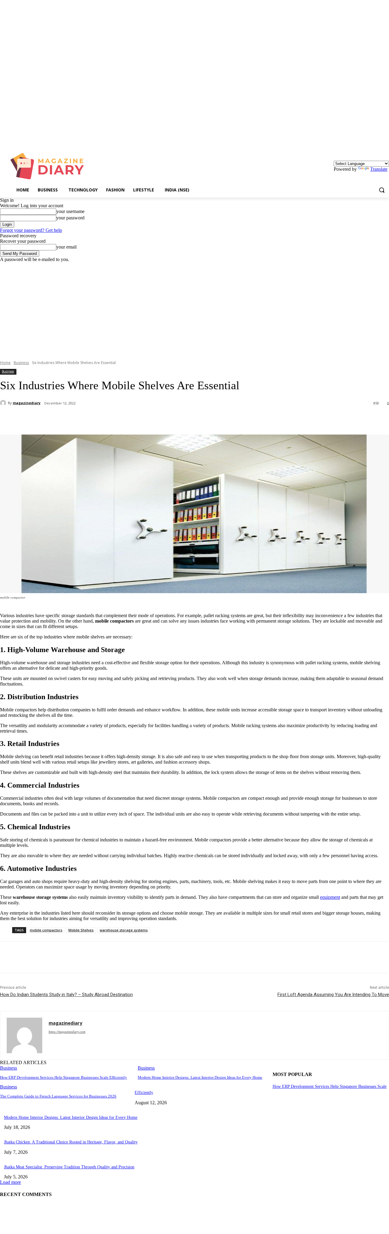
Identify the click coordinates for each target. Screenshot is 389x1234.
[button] (381, 190)
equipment (330, 897)
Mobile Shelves (81, 930)
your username (70, 211)
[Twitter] (77, 419)
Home (5, 362)
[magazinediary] (4, 403)
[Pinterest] (99, 419)
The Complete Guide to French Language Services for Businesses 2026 (58, 1096)
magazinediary (26, 402)
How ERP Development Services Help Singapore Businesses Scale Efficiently (63, 1077)
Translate (378, 169)
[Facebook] (56, 419)
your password (70, 217)
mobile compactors (46, 930)
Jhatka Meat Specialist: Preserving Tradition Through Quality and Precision (69, 1167)
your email (66, 246)
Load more (10, 1182)
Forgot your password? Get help (31, 230)
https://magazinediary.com (67, 1031)
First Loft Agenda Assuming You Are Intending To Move (333, 994)
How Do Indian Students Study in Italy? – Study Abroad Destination (66, 994)
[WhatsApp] (121, 419)
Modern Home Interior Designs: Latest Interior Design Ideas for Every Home (200, 1077)
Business (21, 362)
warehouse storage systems (124, 930)
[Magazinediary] (50, 166)
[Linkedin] (385, 139)
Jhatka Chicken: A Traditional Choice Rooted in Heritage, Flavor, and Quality (71, 1142)
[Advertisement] (194, 307)
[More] (143, 419)
